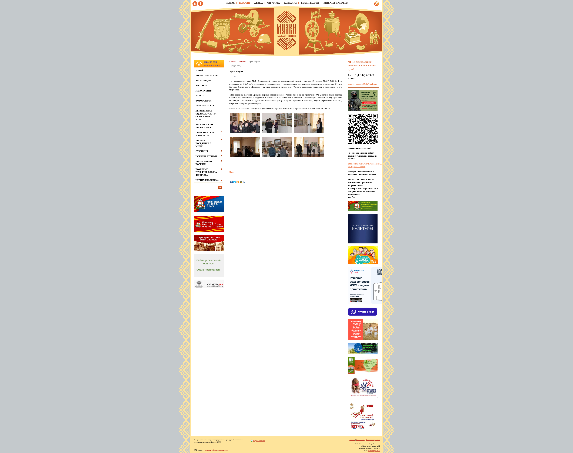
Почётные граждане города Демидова (206, 172)
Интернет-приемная (336, 3)
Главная (230, 3)
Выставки (201, 86)
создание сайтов (211, 450)
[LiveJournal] (244, 182)
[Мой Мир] (240, 182)
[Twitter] (234, 182)
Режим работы (310, 3)
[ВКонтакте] (231, 182)
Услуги (199, 96)
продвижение (223, 450)
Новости (244, 3)
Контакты (290, 3)
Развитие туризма (206, 156)
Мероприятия (203, 91)
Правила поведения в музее (203, 143)
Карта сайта (360, 440)
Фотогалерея (203, 101)
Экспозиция (203, 81)
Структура (273, 3)
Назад (232, 172)
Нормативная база (206, 76)
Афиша (258, 3)
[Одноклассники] (237, 182)
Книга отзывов (204, 106)
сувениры (201, 151)
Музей (199, 71)
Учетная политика (207, 180)
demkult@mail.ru (374, 451)
